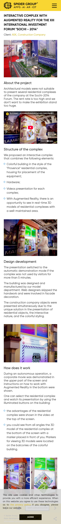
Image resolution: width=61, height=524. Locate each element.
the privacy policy (20, 505)
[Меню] (54, 5)
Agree (30, 517)
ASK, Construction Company (28, 34)
